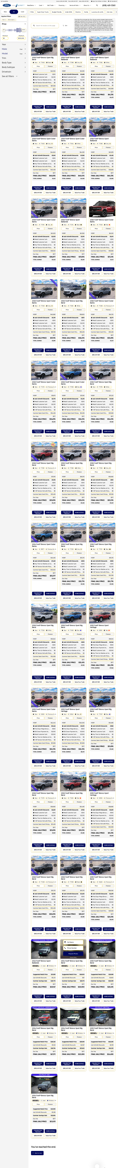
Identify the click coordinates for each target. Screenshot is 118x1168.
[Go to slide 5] (49, 54)
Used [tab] (22, 12)
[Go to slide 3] (44, 54)
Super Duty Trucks (43, 12)
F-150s (32, 12)
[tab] (38, 66)
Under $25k (68, 12)
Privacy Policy (73, 957)
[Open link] (36, 966)
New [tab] (5, 12)
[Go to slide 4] (47, 54)
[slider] (3, 29)
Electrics (78, 12)
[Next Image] (55, 45)
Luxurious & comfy (97, 12)
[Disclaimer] (33, 74)
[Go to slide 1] (39, 54)
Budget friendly (57, 12)
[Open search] (97, 5)
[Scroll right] (116, 12)
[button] (33, 46)
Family (86, 12)
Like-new (109, 12)
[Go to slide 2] (42, 54)
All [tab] (14, 12)
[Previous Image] (33, 45)
